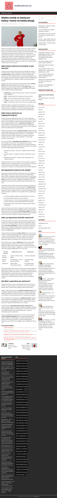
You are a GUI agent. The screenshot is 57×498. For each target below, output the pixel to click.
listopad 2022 (41, 135)
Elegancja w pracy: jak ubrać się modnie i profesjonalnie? (18, 334)
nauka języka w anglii (21, 446)
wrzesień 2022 (41, 139)
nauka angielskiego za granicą (23, 441)
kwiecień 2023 (41, 123)
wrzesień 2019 (41, 186)
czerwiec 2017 (41, 214)
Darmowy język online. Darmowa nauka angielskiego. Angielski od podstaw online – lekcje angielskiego (6, 456)
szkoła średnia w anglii (21, 464)
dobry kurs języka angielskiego (23, 379)
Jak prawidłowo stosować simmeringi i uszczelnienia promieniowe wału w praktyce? (46, 35)
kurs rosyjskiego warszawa (22, 404)
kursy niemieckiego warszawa (23, 423)
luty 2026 (40, 109)
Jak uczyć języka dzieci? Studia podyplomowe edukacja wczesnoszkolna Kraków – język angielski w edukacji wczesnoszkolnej (7, 440)
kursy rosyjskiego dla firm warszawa (25, 425)
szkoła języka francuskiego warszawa (25, 459)
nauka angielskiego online (22, 438)
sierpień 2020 (41, 163)
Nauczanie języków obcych (44, 228)
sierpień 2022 (41, 142)
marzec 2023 (41, 126)
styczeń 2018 (41, 198)
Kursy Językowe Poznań (21, 417)
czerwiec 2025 (41, 114)
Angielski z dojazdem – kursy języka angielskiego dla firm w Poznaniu (7, 368)
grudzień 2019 (41, 179)
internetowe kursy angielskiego (24, 384)
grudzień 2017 (41, 200)
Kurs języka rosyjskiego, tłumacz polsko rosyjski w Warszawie (6, 409)
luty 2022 (40, 156)
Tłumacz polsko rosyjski (22, 469)
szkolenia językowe (20, 456)
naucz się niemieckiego (21, 436)
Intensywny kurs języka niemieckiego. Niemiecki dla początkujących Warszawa (46, 81)
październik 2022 (42, 137)
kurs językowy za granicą (22, 397)
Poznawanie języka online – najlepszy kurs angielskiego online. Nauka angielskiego (7, 363)
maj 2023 (40, 121)
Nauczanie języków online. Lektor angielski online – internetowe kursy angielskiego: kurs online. (46, 70)
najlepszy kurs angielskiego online (24, 433)
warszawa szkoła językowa (22, 472)
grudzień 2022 (41, 133)
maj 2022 (40, 149)
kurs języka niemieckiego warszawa (24, 394)
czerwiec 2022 (41, 146)
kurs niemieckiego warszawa (23, 402)
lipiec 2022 (40, 144)
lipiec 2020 (40, 165)
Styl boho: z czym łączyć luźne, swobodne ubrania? (16, 331)
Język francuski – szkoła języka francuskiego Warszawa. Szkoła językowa (7, 421)
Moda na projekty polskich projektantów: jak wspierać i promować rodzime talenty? (46, 265)
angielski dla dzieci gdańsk (22, 360)
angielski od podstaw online (23, 368)
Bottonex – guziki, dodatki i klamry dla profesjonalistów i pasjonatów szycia (46, 280)
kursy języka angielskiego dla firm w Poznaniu (27, 412)
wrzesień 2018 (41, 191)
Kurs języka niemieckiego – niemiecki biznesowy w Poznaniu (7, 404)
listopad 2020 (41, 160)
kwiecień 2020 (41, 172)
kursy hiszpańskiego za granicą (23, 407)
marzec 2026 (41, 107)
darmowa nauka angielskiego (23, 371)
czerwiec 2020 (41, 167)
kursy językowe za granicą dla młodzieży (26, 420)
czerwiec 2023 (41, 119)
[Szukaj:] (47, 18)
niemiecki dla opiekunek (21, 448)
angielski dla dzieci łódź (22, 366)
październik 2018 (42, 188)
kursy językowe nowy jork (22, 415)
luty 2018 (40, 195)
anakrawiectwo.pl (14, 23)
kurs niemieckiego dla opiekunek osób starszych (27, 399)
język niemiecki (19, 389)
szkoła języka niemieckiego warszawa (25, 461)
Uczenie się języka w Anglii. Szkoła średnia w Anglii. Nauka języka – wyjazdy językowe (46, 75)
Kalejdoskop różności (43, 223)
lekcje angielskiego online (22, 428)
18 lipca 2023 (5, 23)
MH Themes (36, 496)
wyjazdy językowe (20, 474)
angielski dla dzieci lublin (22, 363)
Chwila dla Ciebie (8, 327)
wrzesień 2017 (41, 207)
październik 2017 (42, 205)
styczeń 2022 (41, 158)
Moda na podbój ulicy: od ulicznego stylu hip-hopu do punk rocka (45, 308)
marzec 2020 (41, 174)
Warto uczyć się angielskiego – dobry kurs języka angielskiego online (7, 378)
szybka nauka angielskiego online (24, 467)
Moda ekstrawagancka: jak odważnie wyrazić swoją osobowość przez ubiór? (46, 250)
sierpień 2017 (41, 209)
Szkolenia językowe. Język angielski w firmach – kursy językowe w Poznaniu (7, 450)
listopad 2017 (41, 202)
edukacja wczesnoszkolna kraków (24, 381)
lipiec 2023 (40, 116)
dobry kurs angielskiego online (23, 376)
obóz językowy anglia (21, 451)
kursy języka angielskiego (22, 410)
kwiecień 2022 (41, 151)
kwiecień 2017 (41, 216)
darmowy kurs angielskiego (22, 373)
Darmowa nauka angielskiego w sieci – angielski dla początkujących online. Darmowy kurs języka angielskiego (7, 469)
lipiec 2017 (40, 212)
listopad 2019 (41, 181)
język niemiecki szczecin (21, 392)
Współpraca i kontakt (6, 13)
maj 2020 (40, 170)
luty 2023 (40, 128)
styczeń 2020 (41, 177)
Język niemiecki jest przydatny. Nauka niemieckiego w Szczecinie (7, 373)
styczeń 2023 (41, 130)
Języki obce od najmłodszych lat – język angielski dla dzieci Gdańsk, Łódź (7, 393)
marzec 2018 (41, 193)
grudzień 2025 (41, 112)
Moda (21, 23)
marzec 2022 (41, 153)
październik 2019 (42, 184)
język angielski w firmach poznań (24, 386)
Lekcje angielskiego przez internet (24, 430)
